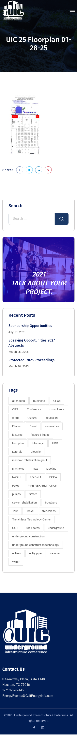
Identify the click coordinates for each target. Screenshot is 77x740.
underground (56, 528)
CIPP (15, 409)
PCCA (53, 477)
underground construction (28, 536)
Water (16, 561)
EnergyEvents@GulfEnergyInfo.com (27, 695)
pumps (16, 494)
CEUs (57, 400)
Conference (34, 409)
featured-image (40, 434)
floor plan (18, 443)
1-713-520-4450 (13, 690)
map (35, 468)
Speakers (51, 502)
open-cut (35, 477)
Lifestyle (36, 451)
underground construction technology (35, 544)
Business (39, 400)
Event (33, 426)
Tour (15, 511)
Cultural (32, 417)
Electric (16, 426)
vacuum (55, 553)
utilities (16, 553)
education (51, 417)
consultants (57, 409)
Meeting (51, 468)
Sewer (33, 494)
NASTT (17, 477)
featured (17, 434)
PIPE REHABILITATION (42, 485)
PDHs (16, 485)
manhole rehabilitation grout (29, 460)
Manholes (18, 468)
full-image (38, 443)
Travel (30, 511)
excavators (52, 426)
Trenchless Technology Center (31, 519)
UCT (15, 528)
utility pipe (35, 553)
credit (15, 417)
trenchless (49, 511)
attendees (18, 400)
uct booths (33, 528)
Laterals (17, 451)
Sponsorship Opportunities (30, 326)
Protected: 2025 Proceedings (31, 360)
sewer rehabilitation (24, 502)
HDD (55, 443)
